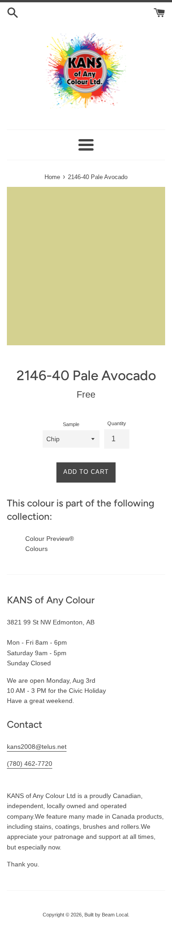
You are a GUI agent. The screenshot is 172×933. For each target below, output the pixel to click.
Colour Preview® (49, 538)
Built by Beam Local (106, 914)
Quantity (116, 423)
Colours (36, 548)
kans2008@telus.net (37, 746)
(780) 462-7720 (29, 763)
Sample (71, 424)
